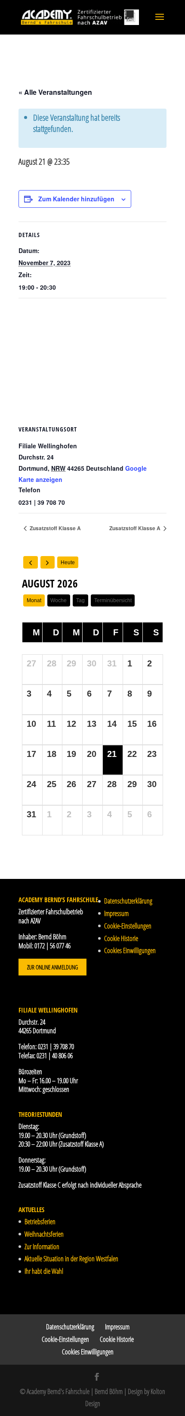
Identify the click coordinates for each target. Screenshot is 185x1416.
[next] (47, 562)
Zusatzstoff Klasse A (54, 528)
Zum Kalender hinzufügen (76, 198)
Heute (68, 563)
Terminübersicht (113, 600)
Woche (58, 600)
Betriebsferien (40, 1221)
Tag (80, 600)
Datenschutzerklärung (128, 901)
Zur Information (42, 1246)
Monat (34, 600)
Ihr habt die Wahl (44, 1271)
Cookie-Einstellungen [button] (127, 926)
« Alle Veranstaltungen (55, 92)
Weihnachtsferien (44, 1234)
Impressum (116, 913)
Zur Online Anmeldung (52, 967)
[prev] (30, 562)
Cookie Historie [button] (121, 938)
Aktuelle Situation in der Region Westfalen (71, 1258)
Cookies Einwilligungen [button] (130, 950)
